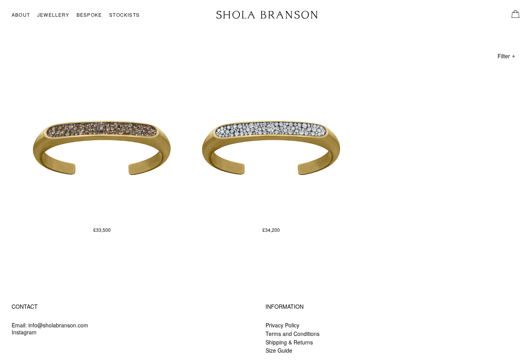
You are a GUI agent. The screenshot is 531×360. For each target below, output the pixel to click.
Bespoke (89, 14)
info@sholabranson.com (58, 325)
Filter (505, 56)
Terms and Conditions (293, 333)
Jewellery (53, 14)
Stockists (124, 14)
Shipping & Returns (289, 342)
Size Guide (279, 350)
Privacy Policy (282, 325)
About (21, 14)
